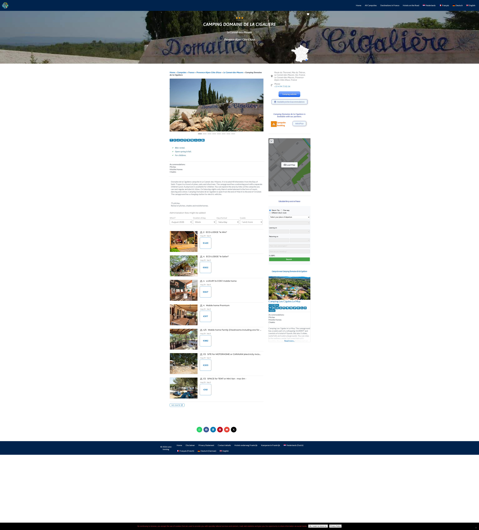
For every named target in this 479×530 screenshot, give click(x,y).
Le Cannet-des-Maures (233, 72)
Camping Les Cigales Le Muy (284, 301)
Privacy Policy (335, 526)
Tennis (272, 311)
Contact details (224, 445)
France (191, 72)
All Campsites (371, 5)
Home (358, 5)
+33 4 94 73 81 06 (282, 86)
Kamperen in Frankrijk (270, 445)
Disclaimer (190, 445)
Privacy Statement (206, 445)
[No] (476, 527)
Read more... (289, 341)
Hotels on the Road (411, 5)
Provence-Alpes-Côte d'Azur (208, 72)
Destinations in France (389, 5)
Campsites (181, 72)
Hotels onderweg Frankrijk (245, 445)
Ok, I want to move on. (318, 526)
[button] (177, 107)
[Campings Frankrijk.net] (5, 4)
